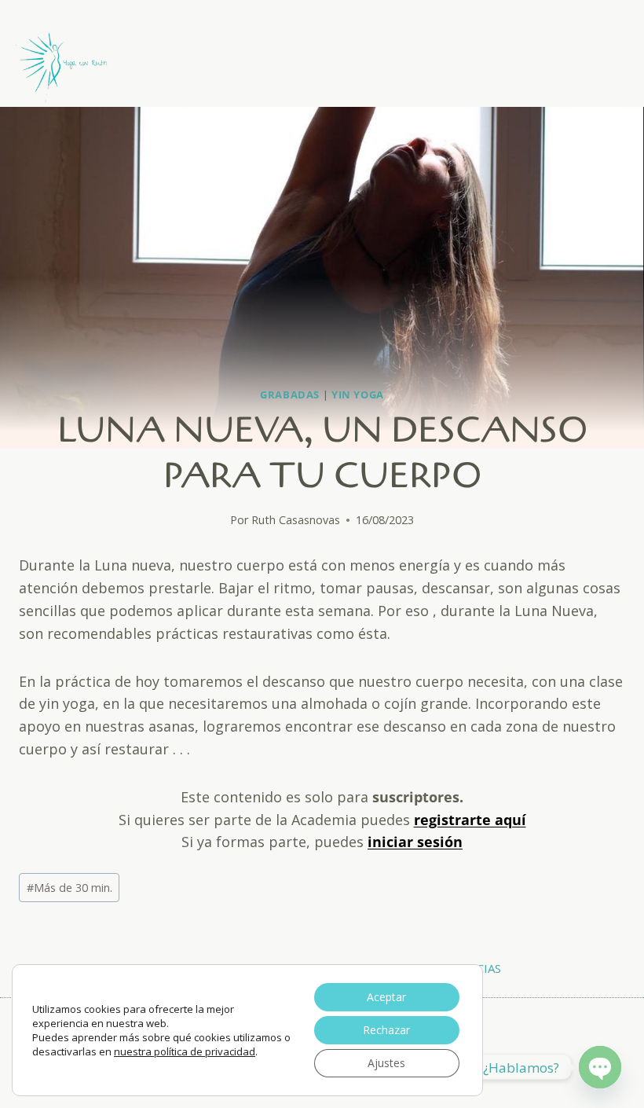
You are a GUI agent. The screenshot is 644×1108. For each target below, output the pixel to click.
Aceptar (386, 996)
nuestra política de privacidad (184, 1051)
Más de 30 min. (69, 887)
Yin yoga (357, 395)
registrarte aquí (470, 819)
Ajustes (386, 1062)
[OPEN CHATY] (600, 1067)
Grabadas (290, 395)
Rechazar (386, 1029)
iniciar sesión (415, 841)
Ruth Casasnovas (295, 519)
